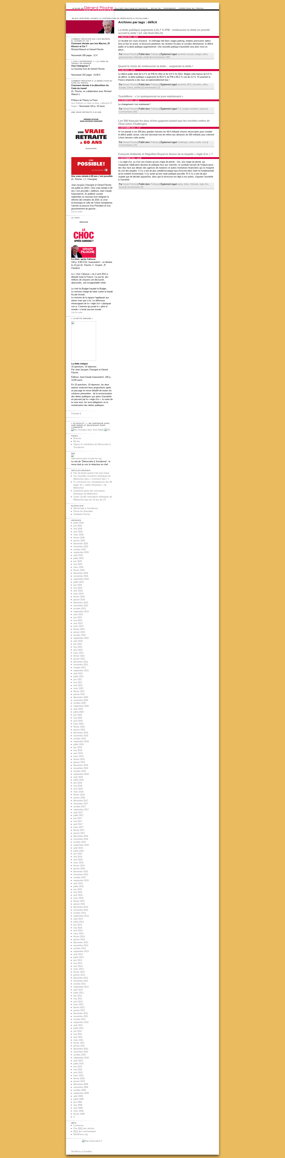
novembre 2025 (80, 546)
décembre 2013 (80, 942)
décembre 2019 (80, 732)
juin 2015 (77, 889)
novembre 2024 (80, 576)
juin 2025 (77, 561)
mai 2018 (77, 786)
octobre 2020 (79, 703)
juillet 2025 (78, 558)
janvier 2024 (79, 599)
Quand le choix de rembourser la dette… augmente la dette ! (155, 66)
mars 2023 (78, 626)
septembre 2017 (81, 809)
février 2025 (79, 570)
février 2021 (79, 691)
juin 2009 (77, 1102)
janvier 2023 (79, 632)
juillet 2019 (78, 744)
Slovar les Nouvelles (83, 511)
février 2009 (79, 1114)
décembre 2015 (80, 871)
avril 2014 (78, 930)
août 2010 (78, 1060)
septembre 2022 (81, 638)
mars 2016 (78, 862)
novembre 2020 (80, 700)
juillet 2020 (78, 712)
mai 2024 (77, 588)
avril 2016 (78, 859)
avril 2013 (78, 966)
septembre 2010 (81, 1057)
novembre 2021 (80, 664)
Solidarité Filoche (81, 514)
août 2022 (78, 641)
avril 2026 (78, 531)
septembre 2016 (81, 845)
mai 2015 (77, 892)
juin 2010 (77, 1066)
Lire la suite (76, 211)
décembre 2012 (80, 978)
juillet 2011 (78, 1028)
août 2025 (78, 555)
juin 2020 (77, 715)
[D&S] (72, 456)
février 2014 (79, 936)
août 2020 (78, 709)
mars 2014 (78, 933)
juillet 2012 (78, 992)
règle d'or (204, 184)
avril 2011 (77, 1037)
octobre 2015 (79, 877)
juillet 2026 (78, 523)
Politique (155, 54)
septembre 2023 (81, 611)
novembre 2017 (80, 803)
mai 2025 (77, 564)
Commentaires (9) (134, 187)
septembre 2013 (81, 951)
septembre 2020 (81, 706)
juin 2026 (77, 526)
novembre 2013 (80, 945)
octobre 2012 (79, 984)
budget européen (190, 109)
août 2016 (78, 848)
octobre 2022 (79, 635)
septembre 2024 (81, 579)
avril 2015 (78, 895)
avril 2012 (78, 1001)
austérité (181, 54)
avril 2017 (78, 824)
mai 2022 (77, 647)
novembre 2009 (80, 1087)
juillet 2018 (78, 780)
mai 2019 (77, 750)
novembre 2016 (80, 839)
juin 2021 (77, 679)
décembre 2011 (80, 1013)
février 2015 (79, 901)
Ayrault (190, 54)
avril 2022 (78, 650)
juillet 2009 (78, 1099)
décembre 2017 (80, 800)
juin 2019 (77, 747)
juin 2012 (77, 995)
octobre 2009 (79, 1090)
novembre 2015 (80, 874)
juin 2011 (77, 1031)
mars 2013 (78, 969)
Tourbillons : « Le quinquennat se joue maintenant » (150, 96)
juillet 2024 (78, 582)
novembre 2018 (80, 768)
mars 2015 (78, 898)
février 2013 (79, 972)
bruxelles (197, 84)
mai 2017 (77, 821)
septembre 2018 (81, 774)
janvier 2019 (79, 762)
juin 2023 (77, 617)
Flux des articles (83, 1128)
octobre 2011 (79, 1019)
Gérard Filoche (130, 54)
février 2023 (79, 629)
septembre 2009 (81, 1093)
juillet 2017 (78, 815)
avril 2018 (78, 788)
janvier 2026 (79, 540)
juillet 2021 (78, 676)
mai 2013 (77, 963)
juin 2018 (77, 783)
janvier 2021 (79, 694)
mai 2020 (77, 718)
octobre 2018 (79, 771)
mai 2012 (77, 998)
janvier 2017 (79, 833)
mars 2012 (78, 1004)
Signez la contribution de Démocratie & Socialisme (119, 18)
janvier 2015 (79, 904)
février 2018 (79, 794)
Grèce (130, 87)
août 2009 (78, 1096)
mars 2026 (78, 534)
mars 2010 (78, 1075)
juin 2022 (77, 644)
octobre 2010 (79, 1054)
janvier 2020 (79, 729)
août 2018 (78, 777)
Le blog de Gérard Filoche (78, 4)
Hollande (138, 57)
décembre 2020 (80, 697)
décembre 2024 (80, 573)
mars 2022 (78, 653)
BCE (189, 84)
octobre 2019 (79, 738)
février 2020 (79, 727)
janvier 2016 (79, 868)
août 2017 (78, 812)
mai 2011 (77, 1034)
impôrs (146, 57)
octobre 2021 (79, 667)
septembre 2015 (81, 880)
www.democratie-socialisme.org (86, 458)
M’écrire (84, 18)
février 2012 (79, 1007)
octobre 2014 (79, 913)
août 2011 (78, 1025)
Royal (121, 187)
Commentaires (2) (151, 87)
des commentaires (84, 1131)
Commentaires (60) (161, 57)
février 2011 (78, 1043)
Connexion (78, 1125)
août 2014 (78, 919)
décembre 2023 (80, 602)
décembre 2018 (80, 765)
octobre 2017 (79, 806)
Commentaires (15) (128, 145)
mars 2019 (78, 756)
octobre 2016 (79, 842)
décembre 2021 (80, 662)
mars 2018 (78, 791)
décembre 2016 (80, 836)
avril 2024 (78, 590)
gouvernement (125, 57)
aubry (180, 184)
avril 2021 (78, 685)
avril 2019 (78, 753)
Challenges (182, 142)
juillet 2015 (78, 886)
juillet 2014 (78, 922)
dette (205, 54)
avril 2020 (78, 721)
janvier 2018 (79, 797)
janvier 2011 (79, 1046)
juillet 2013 (78, 957)
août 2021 (78, 673)
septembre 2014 (81, 916)
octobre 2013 (79, 948)
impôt (198, 142)
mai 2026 (77, 528)
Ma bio (75, 18)
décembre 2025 (80, 543)
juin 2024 (77, 585)
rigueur (203, 109)
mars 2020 (78, 724)
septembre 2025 (81, 552)
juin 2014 (77, 925)
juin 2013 (77, 960)
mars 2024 (78, 593)
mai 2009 (77, 1105)
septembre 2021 (81, 670)
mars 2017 (78, 827)
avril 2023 (78, 623)
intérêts (137, 87)
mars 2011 (78, 1040)
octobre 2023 (79, 608)
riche (204, 142)
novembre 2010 (80, 1051)
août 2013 (78, 954)
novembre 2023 (80, 605)
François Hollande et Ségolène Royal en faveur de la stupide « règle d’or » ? (165, 154)
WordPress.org (80, 1134)
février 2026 (79, 537)
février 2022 (79, 656)
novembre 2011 (80, 1016)
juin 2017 (77, 818)
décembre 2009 (80, 1084)
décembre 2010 (80, 1049)
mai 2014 (77, 927)
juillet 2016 (78, 851)
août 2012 (78, 989)
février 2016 (79, 865)
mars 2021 (78, 688)
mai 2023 (77, 620)
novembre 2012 (80, 981)
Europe (122, 87)
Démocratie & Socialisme (85, 508)
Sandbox (88, 1151)
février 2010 (79, 1078)
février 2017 (79, 830)
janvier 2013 (79, 975)
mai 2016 (77, 856)
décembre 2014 (80, 907)
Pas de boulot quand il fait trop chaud (91, 473)
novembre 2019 (80, 735)
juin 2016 (77, 853)
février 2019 (79, 759)
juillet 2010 (78, 1063)
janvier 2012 (79, 1010)
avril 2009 (78, 1108)
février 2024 (79, 596)
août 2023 (78, 614)
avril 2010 (78, 1072)
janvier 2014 (79, 939)
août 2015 (78, 883)
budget (198, 54)
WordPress (76, 1151)
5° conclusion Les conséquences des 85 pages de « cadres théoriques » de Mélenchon (92, 485)
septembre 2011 (81, 1022)
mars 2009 (78, 1111)
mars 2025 (78, 567)
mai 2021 (77, 682)
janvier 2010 (79, 1081)
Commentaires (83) (128, 111)
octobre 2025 (79, 549)
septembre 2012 (81, 987)
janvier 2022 (79, 659)
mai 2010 (77, 1069)
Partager (75, 413)
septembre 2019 (81, 741)
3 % (179, 109)
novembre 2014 (80, 910)
